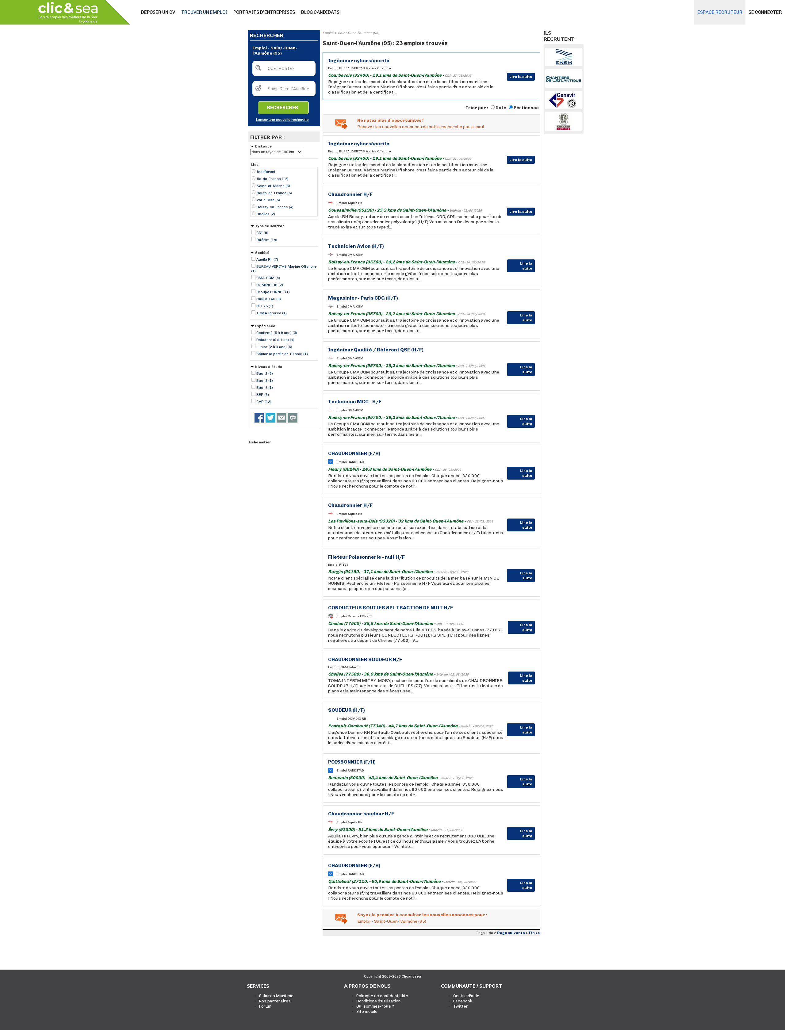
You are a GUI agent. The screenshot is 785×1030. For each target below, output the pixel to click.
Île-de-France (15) (273, 179)
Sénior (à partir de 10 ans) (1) (282, 354)
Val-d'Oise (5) (268, 200)
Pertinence (526, 107)
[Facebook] (259, 418)
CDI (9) (262, 233)
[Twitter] (270, 418)
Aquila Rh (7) (267, 259)
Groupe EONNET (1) (273, 292)
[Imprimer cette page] (292, 418)
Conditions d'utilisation (378, 1001)
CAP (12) (263, 402)
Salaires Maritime (276, 996)
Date (501, 107)
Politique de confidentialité (382, 996)
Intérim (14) (266, 240)
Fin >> (534, 933)
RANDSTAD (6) (268, 299)
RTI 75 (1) (264, 306)
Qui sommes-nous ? (375, 1006)
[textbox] (284, 68)
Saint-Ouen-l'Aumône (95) (358, 33)
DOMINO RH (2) (269, 285)
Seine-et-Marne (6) (273, 186)
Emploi (328, 33)
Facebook (462, 1001)
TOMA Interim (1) (271, 313)
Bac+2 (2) (264, 373)
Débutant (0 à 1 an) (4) (275, 340)
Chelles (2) (266, 214)
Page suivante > (512, 933)
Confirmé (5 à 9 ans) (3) (276, 333)
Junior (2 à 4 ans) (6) (274, 347)
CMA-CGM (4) (268, 278)
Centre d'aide (466, 996)
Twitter (460, 1006)
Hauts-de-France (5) (274, 193)
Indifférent (266, 172)
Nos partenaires (275, 1001)
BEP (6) (262, 394)
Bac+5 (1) (264, 387)
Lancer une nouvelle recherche (282, 120)
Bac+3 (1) (264, 380)
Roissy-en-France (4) (275, 207)
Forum (265, 1006)
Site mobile (366, 1011)
